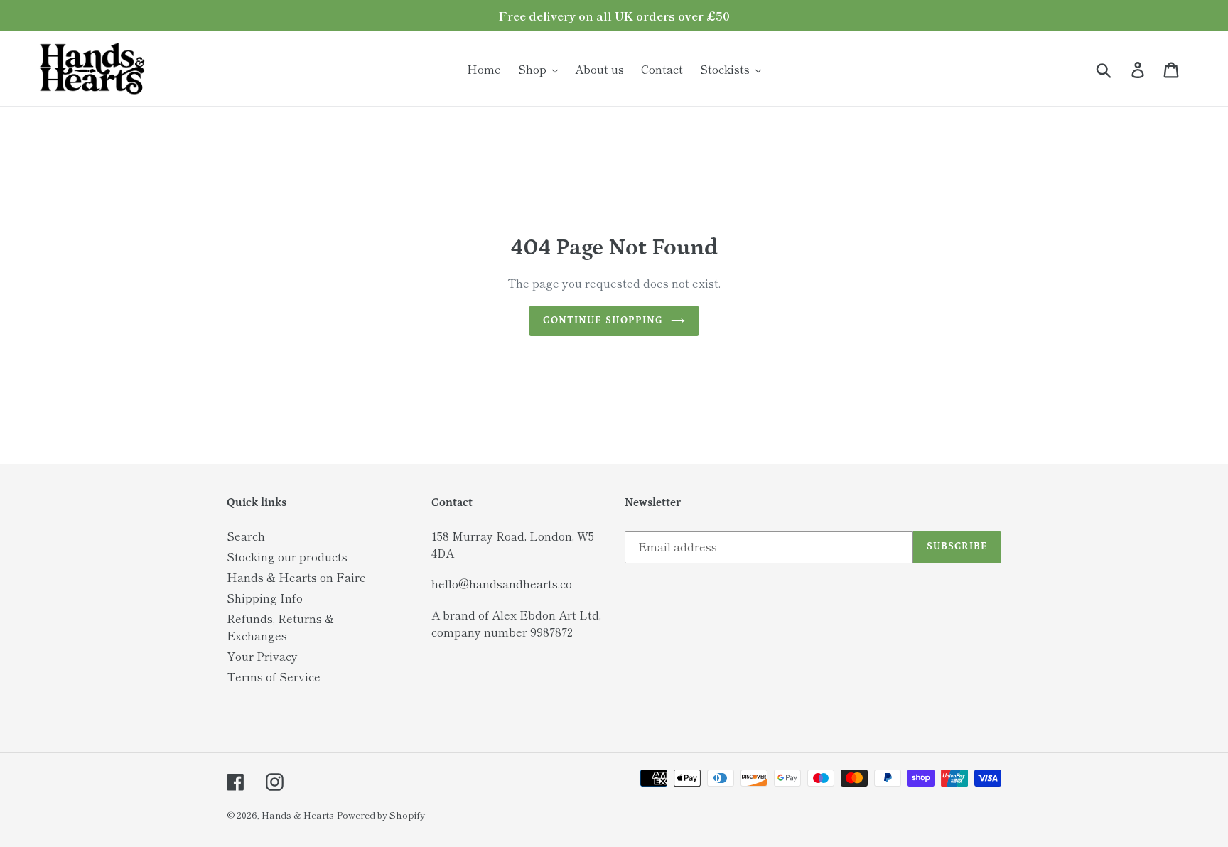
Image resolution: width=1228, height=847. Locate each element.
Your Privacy (262, 655)
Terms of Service (274, 676)
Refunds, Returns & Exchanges (280, 627)
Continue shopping (603, 320)
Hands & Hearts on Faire (296, 577)
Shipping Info (265, 597)
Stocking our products (287, 556)
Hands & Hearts (298, 814)
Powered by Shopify (381, 814)
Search (246, 535)
